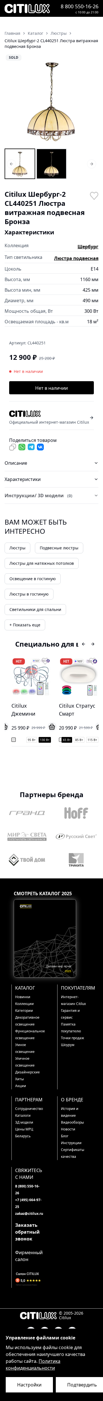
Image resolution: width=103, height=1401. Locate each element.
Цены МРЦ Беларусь (24, 1132)
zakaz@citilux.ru (28, 1213)
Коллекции (24, 1003)
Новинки (22, 996)
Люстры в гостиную (29, 594)
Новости (68, 1129)
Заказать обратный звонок (27, 1232)
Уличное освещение (25, 1062)
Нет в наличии (51, 388)
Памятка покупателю (71, 1028)
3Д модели (24, 1122)
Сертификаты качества (72, 1153)
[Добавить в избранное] (93, 195)
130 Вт (35, 740)
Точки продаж (72, 1037)
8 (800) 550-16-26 (27, 1189)
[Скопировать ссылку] (12, 447)
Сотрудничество (28, 1108)
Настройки (29, 1385)
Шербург (88, 246)
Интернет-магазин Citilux (73, 1000)
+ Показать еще (24, 625)
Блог (64, 1136)
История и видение (69, 1112)
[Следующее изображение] (90, 100)
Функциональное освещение (28, 1034)
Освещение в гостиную (32, 578)
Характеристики (23, 479)
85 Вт (70, 740)
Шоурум (67, 1044)
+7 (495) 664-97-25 (28, 1203)
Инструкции (71, 1142)
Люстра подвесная (76, 258)
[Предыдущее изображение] (12, 100)
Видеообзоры (72, 1122)
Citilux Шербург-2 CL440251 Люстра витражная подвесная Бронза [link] (51, 43)
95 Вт (22, 740)
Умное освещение (25, 1048)
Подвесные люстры (59, 548)
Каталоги (23, 1115)
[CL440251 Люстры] (20, 164)
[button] (51, 100)
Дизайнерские (27, 1072)
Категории (24, 1010)
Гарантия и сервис (70, 1014)
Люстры (17, 548)
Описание (16, 463)
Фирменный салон (28, 1255)
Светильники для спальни (35, 609)
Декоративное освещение (27, 1021)
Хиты (19, 1079)
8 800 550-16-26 (79, 6)
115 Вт (83, 740)
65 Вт (58, 740)
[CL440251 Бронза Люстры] (51, 164)
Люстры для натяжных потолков (41, 563)
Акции (20, 1085)
